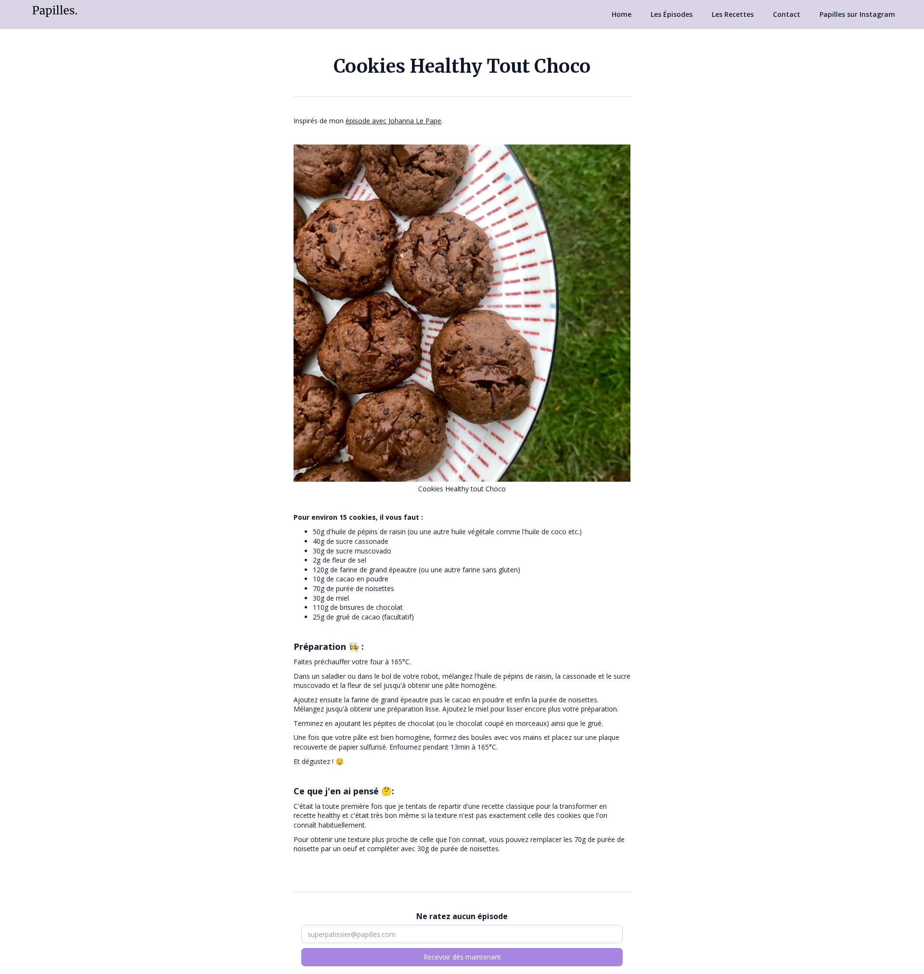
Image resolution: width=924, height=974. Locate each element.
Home (621, 14)
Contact (786, 14)
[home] (55, 10)
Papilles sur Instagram (857, 14)
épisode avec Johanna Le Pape (393, 120)
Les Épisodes (672, 14)
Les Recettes (733, 14)
